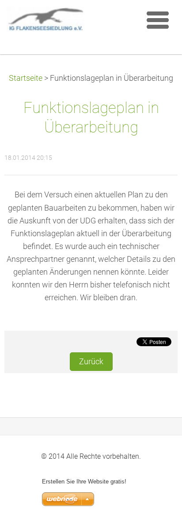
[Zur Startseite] (71, 21)
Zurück (91, 361)
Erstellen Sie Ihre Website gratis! (84, 481)
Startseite (25, 78)
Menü (157, 20)
